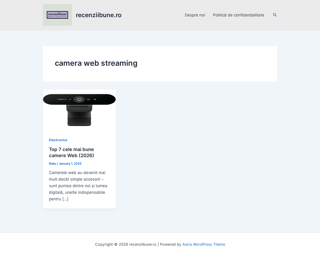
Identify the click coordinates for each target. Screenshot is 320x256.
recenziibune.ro (99, 15)
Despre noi (195, 15)
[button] (275, 15)
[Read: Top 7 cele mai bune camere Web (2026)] (79, 109)
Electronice (58, 140)
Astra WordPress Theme (203, 244)
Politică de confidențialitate (238, 15)
